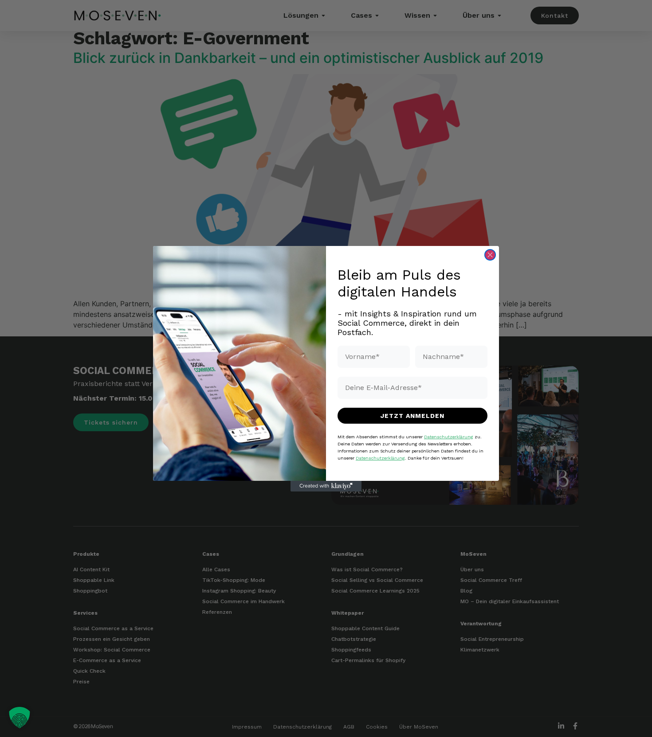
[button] (19, 717)
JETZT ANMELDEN (412, 415)
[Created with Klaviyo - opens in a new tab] (326, 486)
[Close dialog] (490, 255)
